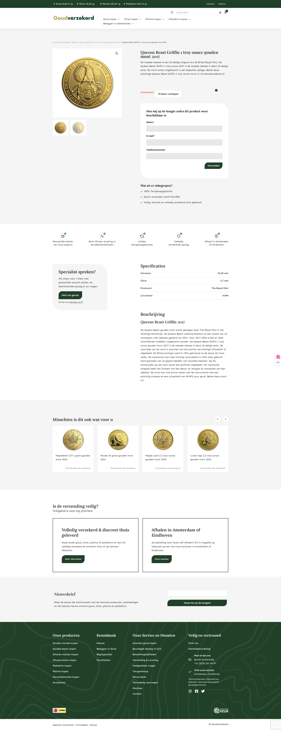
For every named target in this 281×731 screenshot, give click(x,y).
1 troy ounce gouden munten (108, 42)
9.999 (225, 295)
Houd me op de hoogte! (197, 602)
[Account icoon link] (220, 12)
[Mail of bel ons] (189, 659)
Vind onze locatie (204, 670)
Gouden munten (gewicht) (83, 42)
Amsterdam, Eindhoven (207, 674)
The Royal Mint (219, 288)
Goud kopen (65, 42)
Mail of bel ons (202, 655)
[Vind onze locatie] (189, 672)
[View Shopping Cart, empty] (225, 12)
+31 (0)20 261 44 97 (205, 663)
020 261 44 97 (76, 302)
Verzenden (214, 165)
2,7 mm (224, 280)
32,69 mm (223, 273)
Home (55, 42)
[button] (118, 19)
